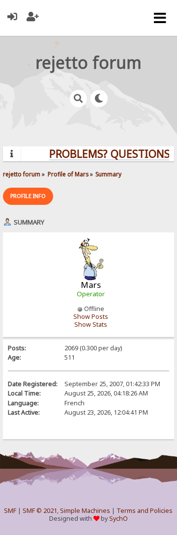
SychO (118, 518)
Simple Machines (85, 511)
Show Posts (90, 316)
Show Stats (90, 324)
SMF (10, 511)
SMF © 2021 (40, 511)
